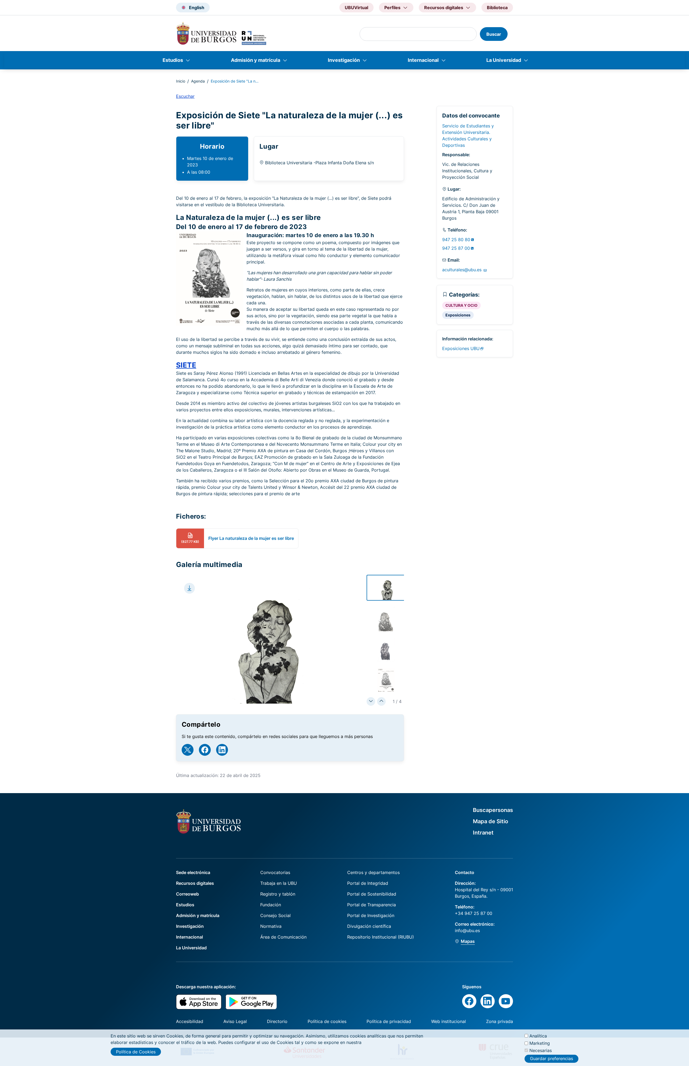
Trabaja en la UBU (278, 883)
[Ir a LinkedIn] (222, 750)
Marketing (539, 1043)
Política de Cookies (136, 1051)
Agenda (198, 81)
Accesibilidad (189, 1021)
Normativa (271, 926)
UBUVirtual (356, 7)
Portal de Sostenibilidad (371, 894)
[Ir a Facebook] (205, 750)
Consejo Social (275, 915)
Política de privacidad (389, 1021)
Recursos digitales (195, 883)
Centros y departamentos (373, 872)
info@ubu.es (467, 930)
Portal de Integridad (367, 883)
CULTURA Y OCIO (461, 305)
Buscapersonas (493, 810)
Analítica (538, 1036)
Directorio (277, 1021)
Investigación (344, 60)
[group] (387, 588)
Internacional (423, 60)
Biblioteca (497, 7)
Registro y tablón (277, 894)
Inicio (180, 81)
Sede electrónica (193, 872)
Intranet (483, 832)
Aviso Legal (235, 1021)
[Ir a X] (188, 750)
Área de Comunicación (283, 937)
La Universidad (503, 60)
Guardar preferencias (551, 1058)
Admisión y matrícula (255, 60)
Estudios (173, 60)
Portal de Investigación (370, 915)
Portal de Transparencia (371, 904)
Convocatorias (275, 872)
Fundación (270, 904)
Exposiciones (457, 315)
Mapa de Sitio (490, 821)
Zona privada (499, 1021)
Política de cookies (327, 1021)
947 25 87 (456, 248)
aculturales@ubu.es (462, 269)
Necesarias (540, 1050)
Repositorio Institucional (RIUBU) (380, 937)
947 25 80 (456, 239)
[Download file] (189, 588)
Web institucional (448, 1021)
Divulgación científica (369, 926)
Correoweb (187, 894)
